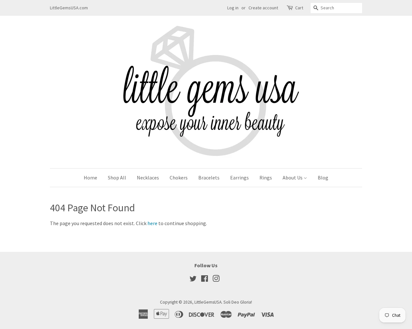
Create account (263, 8)
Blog (323, 177)
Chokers (179, 177)
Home (90, 177)
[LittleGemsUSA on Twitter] (193, 280)
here (152, 223)
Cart (299, 8)
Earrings (239, 177)
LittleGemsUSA (207, 302)
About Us (293, 177)
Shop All (117, 177)
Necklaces (148, 177)
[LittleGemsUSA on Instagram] (216, 280)
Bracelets (209, 177)
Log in (233, 8)
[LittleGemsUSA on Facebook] (204, 280)
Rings (265, 177)
